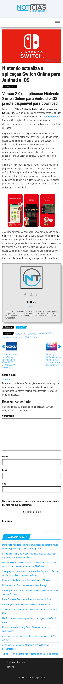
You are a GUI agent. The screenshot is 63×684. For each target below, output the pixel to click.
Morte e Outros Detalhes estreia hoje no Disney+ (25, 585)
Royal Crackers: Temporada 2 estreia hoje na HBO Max (27, 599)
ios (25, 333)
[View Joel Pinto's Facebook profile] (25, 294)
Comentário (9, 415)
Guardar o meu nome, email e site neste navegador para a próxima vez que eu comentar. (30, 503)
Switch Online (31, 337)
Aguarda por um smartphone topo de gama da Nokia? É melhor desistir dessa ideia (9, 361)
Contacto (10, 667)
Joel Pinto (7, 379)
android (18, 333)
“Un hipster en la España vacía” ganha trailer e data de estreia (30, 653)
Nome (5, 456)
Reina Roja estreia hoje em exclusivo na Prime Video (26, 604)
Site (4, 483)
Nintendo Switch (52, 116)
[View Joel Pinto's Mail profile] (37, 294)
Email (4, 470)
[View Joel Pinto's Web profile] (31, 294)
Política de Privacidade (16, 662)
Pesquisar (7, 521)
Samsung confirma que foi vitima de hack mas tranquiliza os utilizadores (53, 359)
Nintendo (21, 327)
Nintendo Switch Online (12, 337)
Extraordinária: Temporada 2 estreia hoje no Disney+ (26, 580)
